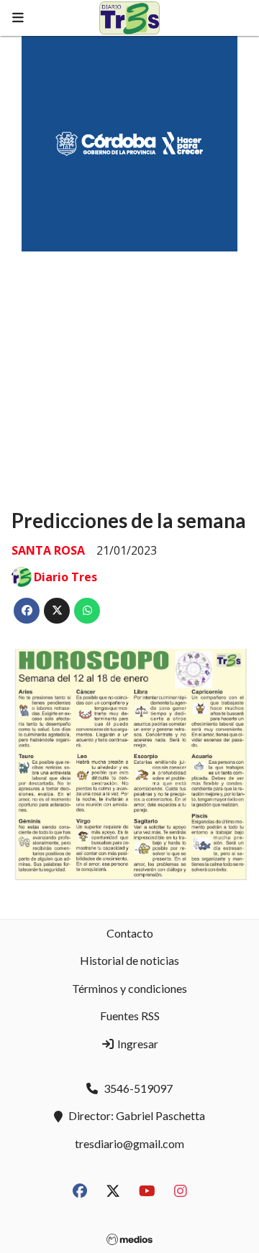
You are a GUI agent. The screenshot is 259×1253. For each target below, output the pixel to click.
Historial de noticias (129, 960)
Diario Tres (65, 577)
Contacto (129, 933)
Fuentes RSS (130, 1015)
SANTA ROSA (48, 550)
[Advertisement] (129, 366)
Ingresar (136, 1043)
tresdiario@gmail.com (129, 1143)
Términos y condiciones (129, 988)
